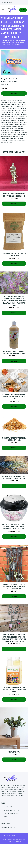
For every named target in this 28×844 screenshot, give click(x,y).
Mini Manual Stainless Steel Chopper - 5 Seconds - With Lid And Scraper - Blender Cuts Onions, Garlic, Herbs (14, 527)
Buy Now (14, 93)
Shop (23, 9)
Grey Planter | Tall (14, 752)
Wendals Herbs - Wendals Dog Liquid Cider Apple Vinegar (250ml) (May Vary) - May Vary (14, 689)
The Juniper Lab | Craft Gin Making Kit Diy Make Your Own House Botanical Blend (14, 396)
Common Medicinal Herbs (11, 813)
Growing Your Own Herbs (11, 810)
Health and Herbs (9, 807)
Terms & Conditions (19, 839)
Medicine (19, 79)
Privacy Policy (11, 841)
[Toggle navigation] (3, 9)
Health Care (12, 79)
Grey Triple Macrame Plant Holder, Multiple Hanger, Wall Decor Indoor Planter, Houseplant (14, 586)
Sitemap (18, 841)
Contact (9, 839)
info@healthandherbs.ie (7, 2)
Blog (5, 816)
